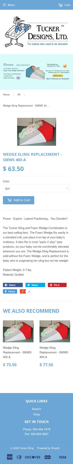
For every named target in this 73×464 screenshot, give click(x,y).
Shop (36, 414)
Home (6, 94)
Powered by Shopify (48, 448)
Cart (67, 5)
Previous (5, 67)
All (19, 94)
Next (67, 67)
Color (6, 181)
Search (36, 409)
